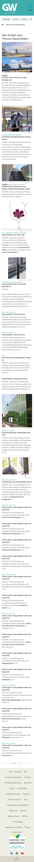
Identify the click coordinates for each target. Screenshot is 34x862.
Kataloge (28, 827)
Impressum (26, 794)
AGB (25, 772)
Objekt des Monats (13, 816)
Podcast (15, 19)
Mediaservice (13, 811)
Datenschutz (28, 783)
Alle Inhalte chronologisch (13, 777)
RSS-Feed (25, 816)
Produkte (24, 19)
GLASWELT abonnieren (13, 794)
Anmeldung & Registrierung (12, 783)
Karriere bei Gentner (15, 799)
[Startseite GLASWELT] (7, 8)
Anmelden (27, 777)
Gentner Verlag (21, 788)
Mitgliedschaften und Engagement (18, 805)
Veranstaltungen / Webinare (13, 827)
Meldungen (6, 19)
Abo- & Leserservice (15, 772)
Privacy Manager (18, 822)
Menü (30, 10)
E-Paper (11, 788)
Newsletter (23, 811)
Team (25, 799)
